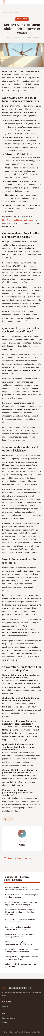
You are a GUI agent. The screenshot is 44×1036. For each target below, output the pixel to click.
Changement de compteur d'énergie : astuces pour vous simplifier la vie (19, 943)
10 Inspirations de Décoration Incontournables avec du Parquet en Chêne (22, 888)
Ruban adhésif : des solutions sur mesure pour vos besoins (21, 965)
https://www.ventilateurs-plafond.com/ (18, 220)
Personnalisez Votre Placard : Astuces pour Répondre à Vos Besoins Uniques (21, 903)
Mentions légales (8, 1018)
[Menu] (39, 2)
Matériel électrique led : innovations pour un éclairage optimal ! (21, 896)
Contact (5, 1022)
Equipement (14, 12)
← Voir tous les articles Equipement (16, 858)
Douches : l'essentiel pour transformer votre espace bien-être (20, 935)
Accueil (5, 12)
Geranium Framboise (19, 987)
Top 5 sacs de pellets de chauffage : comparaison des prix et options (18, 928)
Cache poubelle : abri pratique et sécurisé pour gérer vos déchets (21, 958)
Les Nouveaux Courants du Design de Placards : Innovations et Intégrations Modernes (20, 911)
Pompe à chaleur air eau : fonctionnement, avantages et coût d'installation (21, 950)
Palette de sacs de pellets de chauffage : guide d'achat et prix (20, 920)
